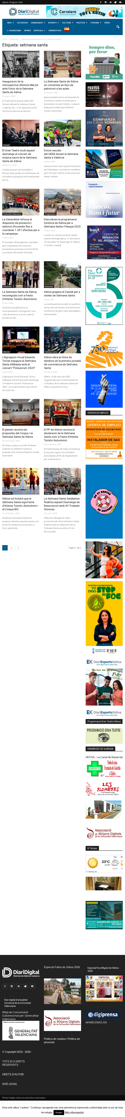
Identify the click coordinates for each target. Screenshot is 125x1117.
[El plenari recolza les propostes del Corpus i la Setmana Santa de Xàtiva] (20, 412)
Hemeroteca (55, 30)
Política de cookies (55, 1039)
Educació (48, 76)
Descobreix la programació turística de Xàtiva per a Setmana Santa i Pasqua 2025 (62, 223)
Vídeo (107, 22)
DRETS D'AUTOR (13, 1074)
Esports (52, 22)
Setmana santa (51, 352)
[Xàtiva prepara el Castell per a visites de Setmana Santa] (62, 274)
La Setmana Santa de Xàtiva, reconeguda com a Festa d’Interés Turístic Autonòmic (19, 295)
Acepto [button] (59, 1112)
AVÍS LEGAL (9, 1084)
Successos (22, 22)
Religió (48, 493)
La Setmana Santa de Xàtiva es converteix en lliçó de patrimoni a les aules (61, 85)
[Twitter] (115, 2)
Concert (6, 145)
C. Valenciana (14, 30)
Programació (50, 214)
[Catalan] (68, 31)
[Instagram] (105, 2)
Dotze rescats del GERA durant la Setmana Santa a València (61, 154)
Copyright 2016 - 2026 (18, 1051)
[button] (118, 27)
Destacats (7, 76)
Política (80, 22)
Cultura (66, 22)
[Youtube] (120, 2)
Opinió (27, 30)
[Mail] (110, 2)
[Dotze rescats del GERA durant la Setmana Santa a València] (62, 133)
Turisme (94, 22)
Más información (74, 1112)
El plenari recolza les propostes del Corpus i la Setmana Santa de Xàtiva (17, 433)
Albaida (6, 352)
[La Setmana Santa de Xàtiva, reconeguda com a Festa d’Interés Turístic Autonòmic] (20, 274)
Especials (38, 30)
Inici (9, 22)
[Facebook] (100, 2)
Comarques (37, 22)
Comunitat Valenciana (54, 145)
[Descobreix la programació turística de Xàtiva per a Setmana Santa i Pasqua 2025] (62, 202)
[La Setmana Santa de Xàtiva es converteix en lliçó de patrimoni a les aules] (62, 64)
